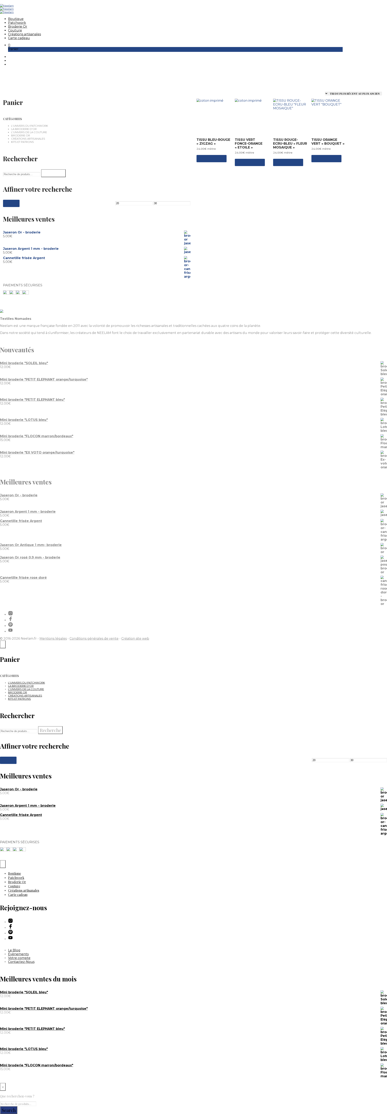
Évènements (18, 954)
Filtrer (11, 203)
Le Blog (14, 950)
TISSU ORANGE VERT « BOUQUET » (327, 141)
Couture (15, 30)
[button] (9, 45)
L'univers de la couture (29, 132)
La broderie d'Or (24, 129)
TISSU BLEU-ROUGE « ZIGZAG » (213, 141)
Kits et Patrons (22, 141)
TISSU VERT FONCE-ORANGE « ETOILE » (248, 143)
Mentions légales (53, 638)
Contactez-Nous (21, 962)
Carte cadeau (19, 38)
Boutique (16, 19)
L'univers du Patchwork (29, 125)
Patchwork (17, 23)
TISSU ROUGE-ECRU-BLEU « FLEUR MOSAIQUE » (290, 143)
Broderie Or (17, 26)
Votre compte (19, 958)
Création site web (135, 638)
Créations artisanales (24, 34)
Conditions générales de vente (94, 638)
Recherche (53, 173)
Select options (211, 158)
